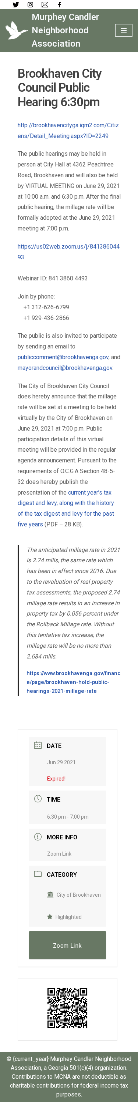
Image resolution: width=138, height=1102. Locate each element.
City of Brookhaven (79, 895)
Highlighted (69, 917)
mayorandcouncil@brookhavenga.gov (65, 367)
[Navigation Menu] (123, 30)
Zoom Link (59, 854)
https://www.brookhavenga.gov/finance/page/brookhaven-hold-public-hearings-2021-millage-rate (73, 682)
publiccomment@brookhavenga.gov (63, 357)
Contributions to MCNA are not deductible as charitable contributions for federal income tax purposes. (69, 1085)
